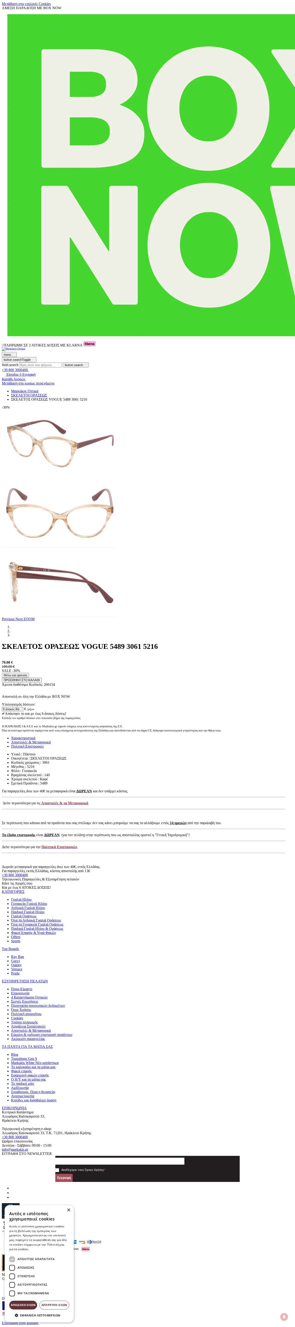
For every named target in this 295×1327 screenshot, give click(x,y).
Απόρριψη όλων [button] (54, 1305)
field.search (10, 365)
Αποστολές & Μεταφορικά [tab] (31, 742)
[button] (8, 619)
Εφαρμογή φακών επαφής (30, 1075)
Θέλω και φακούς (15, 675)
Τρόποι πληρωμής (24, 1022)
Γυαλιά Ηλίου (21, 899)
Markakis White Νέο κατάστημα (35, 1063)
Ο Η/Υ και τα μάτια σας (28, 1079)
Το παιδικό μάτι (22, 1083)
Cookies (17, 1018)
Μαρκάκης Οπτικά (24, 391)
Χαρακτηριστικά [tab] (23, 738)
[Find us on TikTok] (13, 1197)
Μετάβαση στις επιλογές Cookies (26, 4)
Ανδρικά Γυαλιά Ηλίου (28, 908)
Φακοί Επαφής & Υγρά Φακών (33, 933)
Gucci (15, 961)
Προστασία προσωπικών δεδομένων (38, 1006)
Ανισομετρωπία (22, 1096)
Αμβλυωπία (20, 1088)
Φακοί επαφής (21, 1071)
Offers (15, 937)
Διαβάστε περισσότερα (45, 1249)
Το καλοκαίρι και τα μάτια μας (33, 1067)
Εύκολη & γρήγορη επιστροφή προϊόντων (41, 1035)
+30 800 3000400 (15, 875)
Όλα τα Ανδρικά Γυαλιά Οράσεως (36, 920)
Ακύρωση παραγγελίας (28, 1039)
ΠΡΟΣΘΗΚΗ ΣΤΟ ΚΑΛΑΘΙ (22, 680)
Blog (14, 1054)
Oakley (16, 965)
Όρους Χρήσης (94, 1170)
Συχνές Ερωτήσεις (24, 1001)
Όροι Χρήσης (21, 1010)
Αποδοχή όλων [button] (23, 1305)
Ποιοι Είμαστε (21, 989)
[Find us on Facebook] (13, 1188)
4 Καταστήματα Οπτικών (29, 997)
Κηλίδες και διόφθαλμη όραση (33, 1100)
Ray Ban (17, 957)
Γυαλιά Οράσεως (23, 916)
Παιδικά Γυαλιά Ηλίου (27, 912)
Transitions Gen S (24, 1059)
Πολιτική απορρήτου (26, 1014)
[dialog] (39, 1263)
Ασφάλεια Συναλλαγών (28, 1026)
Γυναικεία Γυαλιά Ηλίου (29, 904)
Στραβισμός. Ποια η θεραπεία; (33, 1092)
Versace (16, 969)
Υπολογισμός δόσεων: (18, 704)
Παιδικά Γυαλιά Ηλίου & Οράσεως (37, 928)
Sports (15, 941)
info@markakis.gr (15, 1149)
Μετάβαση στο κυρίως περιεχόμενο (28, 383)
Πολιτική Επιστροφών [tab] (27, 746)
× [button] (68, 1210)
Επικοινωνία (20, 993)
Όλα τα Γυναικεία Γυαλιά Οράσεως (37, 924)
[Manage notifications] (284, 1317)
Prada (15, 973)
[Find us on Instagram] (13, 1193)
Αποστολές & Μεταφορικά (31, 1030)
